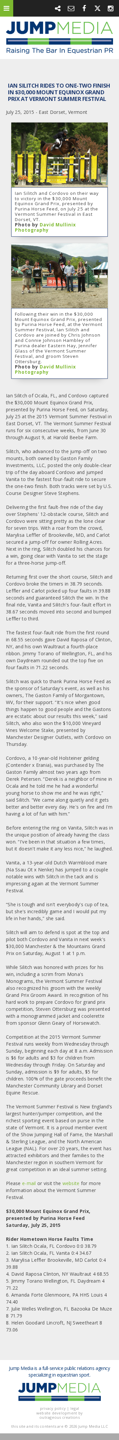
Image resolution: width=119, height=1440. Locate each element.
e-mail (29, 1183)
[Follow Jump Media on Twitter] (97, 8)
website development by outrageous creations (59, 1415)
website (71, 1183)
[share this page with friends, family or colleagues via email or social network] (58, 8)
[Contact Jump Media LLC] (71, 8)
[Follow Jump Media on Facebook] (84, 8)
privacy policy (53, 1408)
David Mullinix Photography (45, 227)
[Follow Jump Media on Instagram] (110, 8)
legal (74, 1408)
